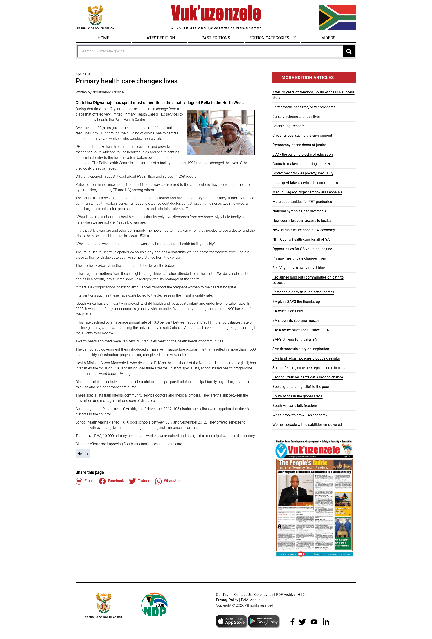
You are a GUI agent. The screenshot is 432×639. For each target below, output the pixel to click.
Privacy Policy (227, 600)
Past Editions (216, 37)
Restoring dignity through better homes (303, 292)
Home (103, 37)
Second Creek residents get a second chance (307, 377)
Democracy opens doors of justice (299, 145)
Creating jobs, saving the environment (302, 135)
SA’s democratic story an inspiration (300, 349)
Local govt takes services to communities (305, 183)
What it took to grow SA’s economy (299, 415)
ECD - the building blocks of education (302, 154)
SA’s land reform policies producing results (306, 358)
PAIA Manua (251, 600)
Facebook (116, 481)
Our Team (224, 594)
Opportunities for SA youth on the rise (302, 249)
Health (82, 454)
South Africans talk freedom (294, 405)
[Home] (216, 17)
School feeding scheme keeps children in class (309, 368)
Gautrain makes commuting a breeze (301, 164)
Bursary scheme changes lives (296, 116)
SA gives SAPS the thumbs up (296, 301)
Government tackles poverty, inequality (302, 173)
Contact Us (243, 594)
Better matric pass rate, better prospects (303, 107)
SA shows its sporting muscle (295, 320)
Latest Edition (159, 37)
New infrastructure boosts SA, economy (303, 230)
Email (89, 481)
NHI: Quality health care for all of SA (301, 239)
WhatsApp (172, 481)
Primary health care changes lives (299, 258)
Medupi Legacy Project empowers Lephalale (307, 192)
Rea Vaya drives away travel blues (299, 268)
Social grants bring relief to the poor (300, 387)
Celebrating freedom (288, 126)
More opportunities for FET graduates (302, 201)
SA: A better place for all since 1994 (300, 330)
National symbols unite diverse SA (299, 211)
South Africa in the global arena (297, 396)
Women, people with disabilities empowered (307, 424)
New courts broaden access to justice (301, 220)
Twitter (144, 481)
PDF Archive (285, 594)
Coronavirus (263, 594)
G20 (301, 594)
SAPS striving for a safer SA (294, 339)
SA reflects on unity (287, 311)
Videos (328, 37)
